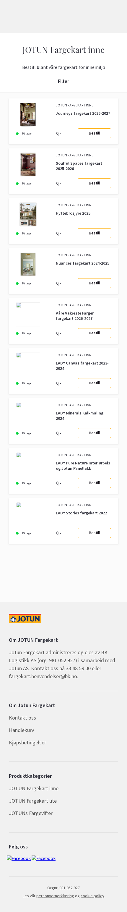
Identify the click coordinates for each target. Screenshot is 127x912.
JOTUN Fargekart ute (33, 801)
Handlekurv (21, 730)
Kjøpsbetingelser (27, 742)
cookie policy (92, 896)
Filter (63, 81)
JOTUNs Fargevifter (31, 813)
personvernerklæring (55, 896)
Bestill (94, 133)
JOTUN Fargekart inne (33, 788)
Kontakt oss (22, 718)
